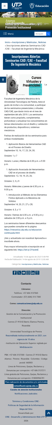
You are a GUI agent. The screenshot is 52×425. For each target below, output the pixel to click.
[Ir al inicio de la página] (48, 413)
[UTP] (17, 6)
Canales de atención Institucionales (26, 390)
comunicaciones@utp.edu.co (29, 303)
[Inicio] (48, 413)
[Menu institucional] (5, 6)
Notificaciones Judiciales (26, 394)
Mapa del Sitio (26, 409)
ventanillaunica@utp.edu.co (25, 386)
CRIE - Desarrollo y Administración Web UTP (25, 417)
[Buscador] (48, 34)
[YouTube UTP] (24, 273)
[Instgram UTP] (28, 273)
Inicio (7, 42)
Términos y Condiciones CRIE (25, 401)
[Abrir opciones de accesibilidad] (3, 79)
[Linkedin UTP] (33, 273)
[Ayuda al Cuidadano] (37, 273)
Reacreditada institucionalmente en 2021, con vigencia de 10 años (26, 337)
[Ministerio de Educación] (39, 6)
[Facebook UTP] (15, 273)
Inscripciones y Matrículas (24, 42)
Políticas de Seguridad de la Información (26, 405)
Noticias (42, 42)
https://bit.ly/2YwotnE (28, 250)
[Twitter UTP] (19, 273)
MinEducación (26, 347)
